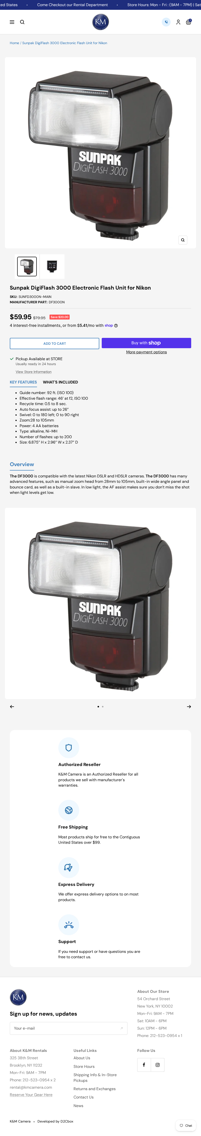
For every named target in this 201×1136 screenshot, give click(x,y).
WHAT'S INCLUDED (60, 382)
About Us (82, 1057)
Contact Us (84, 1097)
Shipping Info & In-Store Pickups (95, 1077)
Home (14, 43)
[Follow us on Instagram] (157, 1065)
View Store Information (33, 372)
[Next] (189, 706)
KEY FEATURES (23, 382)
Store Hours (84, 1066)
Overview (22, 464)
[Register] (121, 1028)
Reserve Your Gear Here (31, 1094)
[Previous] (12, 706)
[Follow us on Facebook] (144, 1065)
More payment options (146, 352)
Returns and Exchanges (95, 1088)
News (78, 1105)
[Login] (178, 22)
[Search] (22, 22)
